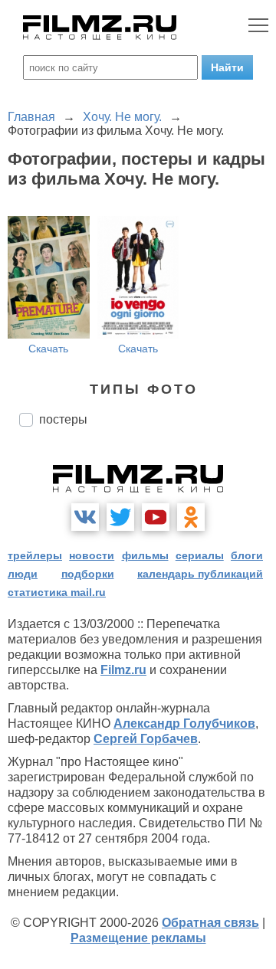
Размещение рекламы (138, 937)
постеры (63, 419)
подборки (87, 574)
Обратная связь (210, 922)
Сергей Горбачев (146, 738)
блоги (247, 555)
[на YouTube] (155, 517)
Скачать (48, 348)
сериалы (200, 555)
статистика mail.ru (57, 592)
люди (23, 574)
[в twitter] (120, 517)
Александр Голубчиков (184, 723)
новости (91, 555)
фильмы (145, 555)
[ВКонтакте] (85, 517)
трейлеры (35, 555)
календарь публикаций (200, 574)
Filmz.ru (123, 669)
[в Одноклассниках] (191, 517)
